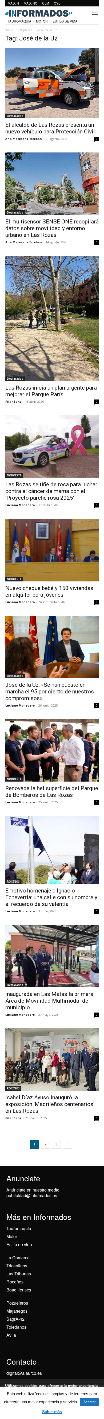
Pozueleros (17, 1303)
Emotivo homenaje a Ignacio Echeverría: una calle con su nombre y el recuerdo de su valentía (51, 897)
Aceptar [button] (89, 1402)
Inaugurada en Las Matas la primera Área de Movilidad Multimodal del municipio (49, 1001)
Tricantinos (16, 1266)
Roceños (14, 1282)
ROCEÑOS (13, 881)
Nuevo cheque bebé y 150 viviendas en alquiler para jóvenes (49, 591)
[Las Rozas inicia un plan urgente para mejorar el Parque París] (52, 318)
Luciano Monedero (20, 505)
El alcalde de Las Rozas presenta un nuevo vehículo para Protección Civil (50, 128)
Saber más (52, 1411)
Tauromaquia (18, 1228)
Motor (11, 1236)
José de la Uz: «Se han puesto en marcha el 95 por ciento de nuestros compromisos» (49, 691)
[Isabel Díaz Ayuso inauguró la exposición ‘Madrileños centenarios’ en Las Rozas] (52, 1059)
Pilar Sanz (13, 401)
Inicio (9, 30)
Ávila (11, 1335)
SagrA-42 (15, 1319)
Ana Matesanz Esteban (23, 139)
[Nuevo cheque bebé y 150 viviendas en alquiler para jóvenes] (52, 550)
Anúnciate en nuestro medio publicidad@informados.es (32, 1192)
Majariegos (16, 1311)
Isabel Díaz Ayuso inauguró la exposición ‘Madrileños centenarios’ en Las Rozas (49, 1104)
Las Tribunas (18, 1274)
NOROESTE (14, 475)
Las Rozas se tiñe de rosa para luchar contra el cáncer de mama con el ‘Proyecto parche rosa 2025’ (51, 491)
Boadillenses (18, 1290)
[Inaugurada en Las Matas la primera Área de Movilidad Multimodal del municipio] (52, 956)
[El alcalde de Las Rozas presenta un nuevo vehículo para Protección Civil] (52, 83)
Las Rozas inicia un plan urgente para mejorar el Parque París (51, 391)
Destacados (15, 116)
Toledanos (16, 1327)
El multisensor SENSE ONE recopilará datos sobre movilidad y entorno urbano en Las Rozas (52, 228)
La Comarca (18, 1257)
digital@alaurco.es (24, 1373)
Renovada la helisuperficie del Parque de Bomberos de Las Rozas (51, 791)
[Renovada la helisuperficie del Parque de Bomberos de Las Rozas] (52, 750)
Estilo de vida (19, 1244)
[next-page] (67, 1144)
